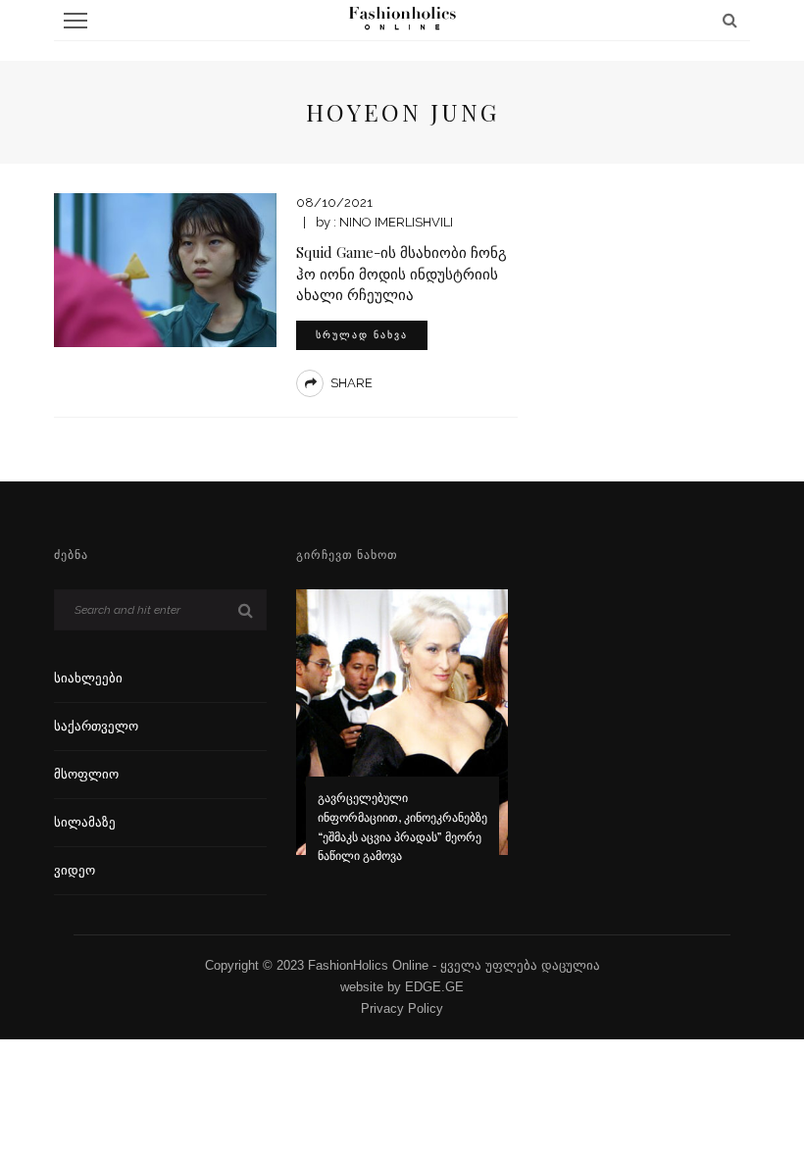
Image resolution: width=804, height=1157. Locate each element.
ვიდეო (74, 870)
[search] (730, 20)
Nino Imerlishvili (396, 222)
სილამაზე (85, 822)
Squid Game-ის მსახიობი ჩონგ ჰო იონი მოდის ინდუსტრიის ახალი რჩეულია (401, 273)
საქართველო (96, 726)
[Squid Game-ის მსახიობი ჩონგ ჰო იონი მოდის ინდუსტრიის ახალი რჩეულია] (165, 269)
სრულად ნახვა (362, 334)
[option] (402, 739)
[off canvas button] (75, 20)
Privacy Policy (402, 1008)
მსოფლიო (86, 774)
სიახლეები (88, 678)
